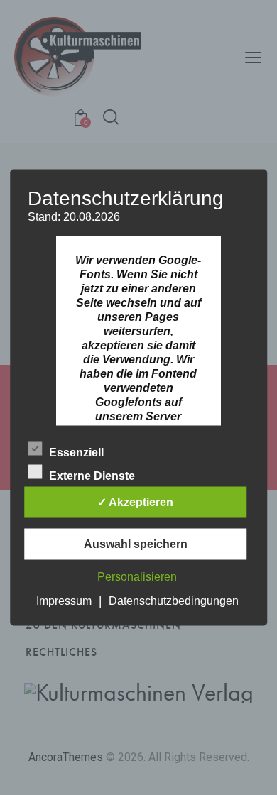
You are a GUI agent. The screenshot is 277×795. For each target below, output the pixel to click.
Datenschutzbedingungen (174, 601)
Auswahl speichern (136, 544)
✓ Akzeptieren (135, 502)
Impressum (64, 601)
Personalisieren (137, 577)
